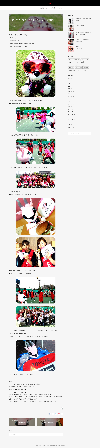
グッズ (71, 67)
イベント (80, 62)
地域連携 (71, 62)
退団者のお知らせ (79, 46)
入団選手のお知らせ (80, 25)
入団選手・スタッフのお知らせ (82, 39)
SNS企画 (82, 65)
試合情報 (72, 70)
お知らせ (79, 67)
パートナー (85, 59)
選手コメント (82, 70)
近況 (86, 67)
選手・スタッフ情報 (74, 59)
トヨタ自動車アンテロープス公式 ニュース (50, 8)
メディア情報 (73, 65)
